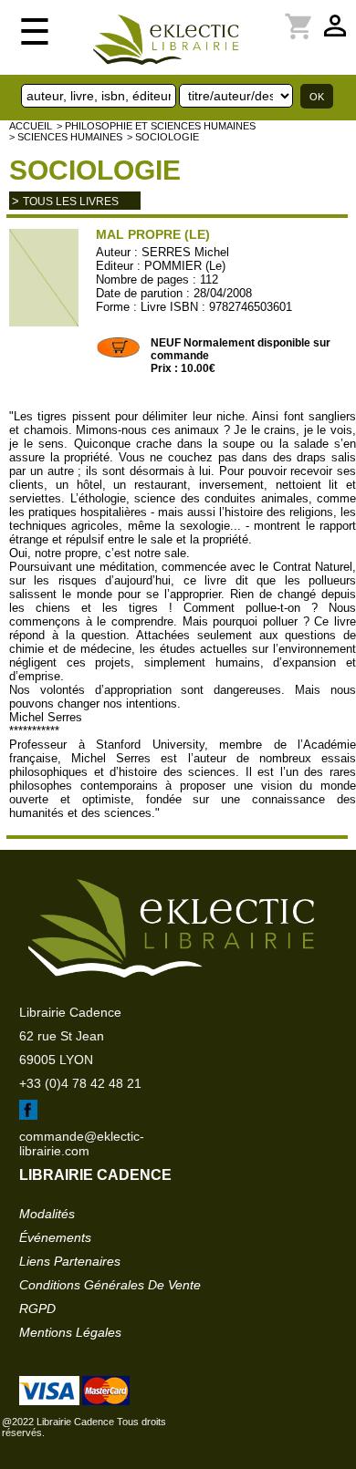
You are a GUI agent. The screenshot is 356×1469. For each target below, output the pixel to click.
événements (55, 1237)
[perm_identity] (265, 15)
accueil (30, 125)
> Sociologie (163, 136)
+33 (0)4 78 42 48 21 (80, 1083)
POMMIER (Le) (184, 266)
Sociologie (95, 170)
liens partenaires (69, 1261)
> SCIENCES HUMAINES (65, 136)
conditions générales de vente (110, 1285)
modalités (47, 1213)
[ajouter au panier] (118, 354)
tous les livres (71, 201)
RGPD (37, 1308)
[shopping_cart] (276, 15)
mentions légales (70, 1332)
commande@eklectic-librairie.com (81, 1143)
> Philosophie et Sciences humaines (156, 125)
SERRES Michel (185, 252)
